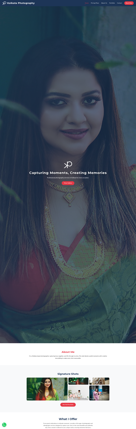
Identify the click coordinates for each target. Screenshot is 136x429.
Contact (119, 3)
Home (87, 3)
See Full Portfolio (68, 404)
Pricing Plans (95, 3)
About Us (104, 3)
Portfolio (112, 3)
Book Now (129, 3)
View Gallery (68, 183)
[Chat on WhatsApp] (4, 425)
